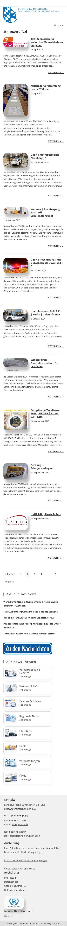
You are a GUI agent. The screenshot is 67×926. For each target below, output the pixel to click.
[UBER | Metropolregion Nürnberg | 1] (15, 160)
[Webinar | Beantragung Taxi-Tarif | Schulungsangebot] (15, 210)
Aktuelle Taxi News (21, 594)
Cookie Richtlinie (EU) (15, 885)
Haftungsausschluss (15, 890)
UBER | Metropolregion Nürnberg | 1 (45, 156)
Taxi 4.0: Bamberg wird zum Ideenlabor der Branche (30, 611)
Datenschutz (11, 881)
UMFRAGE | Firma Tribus (46, 514)
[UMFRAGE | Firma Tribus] (15, 521)
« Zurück (10, 574)
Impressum (10, 877)
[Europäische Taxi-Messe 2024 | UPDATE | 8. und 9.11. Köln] (15, 419)
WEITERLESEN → (56, 72)
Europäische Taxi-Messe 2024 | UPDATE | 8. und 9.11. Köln (45, 413)
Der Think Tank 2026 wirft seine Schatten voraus (28, 617)
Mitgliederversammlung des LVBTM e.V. (45, 87)
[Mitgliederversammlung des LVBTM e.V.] (15, 100)
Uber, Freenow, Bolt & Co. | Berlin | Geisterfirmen (46, 312)
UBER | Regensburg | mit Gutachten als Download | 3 (47, 263)
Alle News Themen (21, 662)
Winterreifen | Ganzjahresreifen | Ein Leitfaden (44, 363)
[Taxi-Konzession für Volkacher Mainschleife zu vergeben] (15, 42)
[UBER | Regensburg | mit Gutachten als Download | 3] (15, 265)
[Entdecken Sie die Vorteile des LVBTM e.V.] (14, 902)
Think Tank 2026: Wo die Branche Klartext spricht (29, 633)
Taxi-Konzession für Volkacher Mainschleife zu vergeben (47, 42)
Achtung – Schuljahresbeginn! (42, 466)
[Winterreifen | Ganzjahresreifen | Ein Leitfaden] (15, 362)
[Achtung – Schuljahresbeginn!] (15, 471)
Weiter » (9, 581)
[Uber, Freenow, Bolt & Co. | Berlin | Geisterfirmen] (15, 315)
